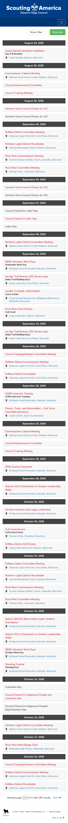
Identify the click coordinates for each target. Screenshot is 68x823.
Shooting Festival (14, 664)
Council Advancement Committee (23, 85)
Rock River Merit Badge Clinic (21, 744)
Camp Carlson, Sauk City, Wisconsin (26, 416)
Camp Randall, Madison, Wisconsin (26, 57)
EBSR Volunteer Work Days (20, 261)
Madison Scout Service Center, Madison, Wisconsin (33, 77)
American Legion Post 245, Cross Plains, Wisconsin (33, 136)
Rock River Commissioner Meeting (24, 155)
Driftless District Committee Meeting (25, 132)
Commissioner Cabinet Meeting (22, 73)
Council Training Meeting (19, 93)
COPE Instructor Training (19, 393)
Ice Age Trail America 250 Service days (26, 276)
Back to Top (57, 818)
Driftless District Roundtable (20, 373)
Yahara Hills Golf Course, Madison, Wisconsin (30, 548)
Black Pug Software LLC (35, 812)
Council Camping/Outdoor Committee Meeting (30, 354)
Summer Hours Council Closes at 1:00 (26, 108)
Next (56, 797)
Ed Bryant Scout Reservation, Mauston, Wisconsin (32, 268)
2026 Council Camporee (18, 466)
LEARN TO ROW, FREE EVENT (22, 291)
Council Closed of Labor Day (21, 218)
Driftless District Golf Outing (20, 544)
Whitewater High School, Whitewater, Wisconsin (31, 749)
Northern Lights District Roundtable (24, 143)
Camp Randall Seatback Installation (24, 50)
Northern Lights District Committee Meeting (29, 242)
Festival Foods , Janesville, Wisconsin (27, 171)
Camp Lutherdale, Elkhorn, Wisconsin (27, 316)
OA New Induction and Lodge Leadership (28, 509)
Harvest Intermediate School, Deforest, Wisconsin (32, 148)
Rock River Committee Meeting (22, 167)
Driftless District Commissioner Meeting (26, 362)
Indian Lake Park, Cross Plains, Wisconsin (29, 283)
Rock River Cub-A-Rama (18, 309)
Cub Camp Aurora (15, 529)
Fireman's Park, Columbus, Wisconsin (27, 536)
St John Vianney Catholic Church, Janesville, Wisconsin (35, 160)
